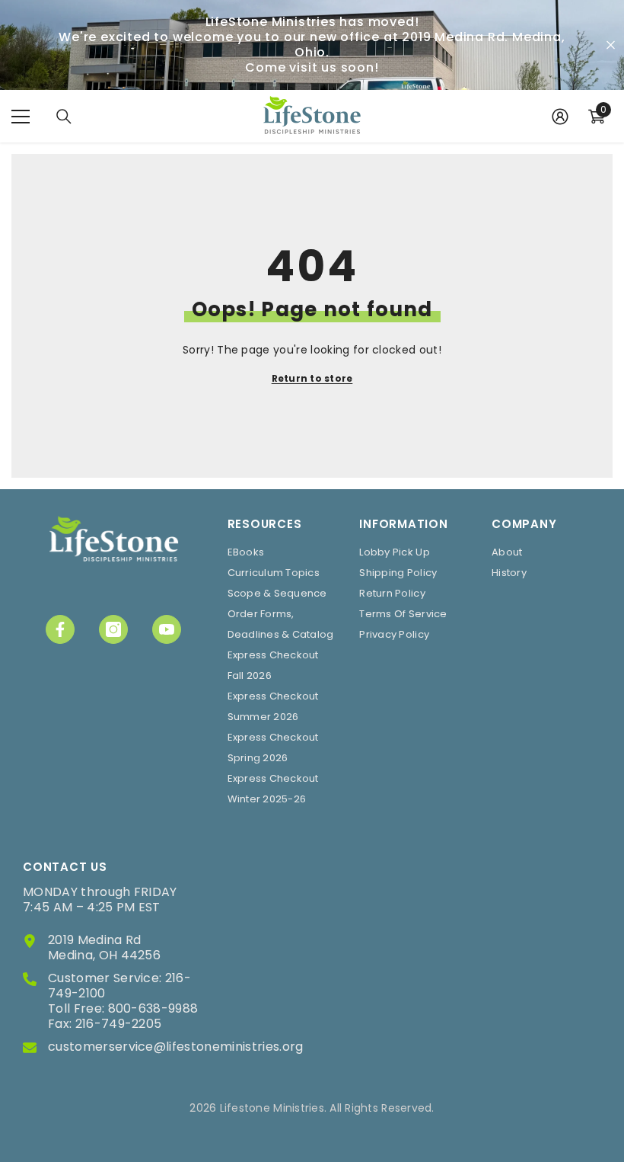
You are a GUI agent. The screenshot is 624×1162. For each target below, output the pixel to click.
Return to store (312, 378)
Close (610, 45)
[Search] (64, 116)
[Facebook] (60, 629)
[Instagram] (113, 629)
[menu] (20, 116)
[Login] (560, 116)
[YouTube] (166, 629)
